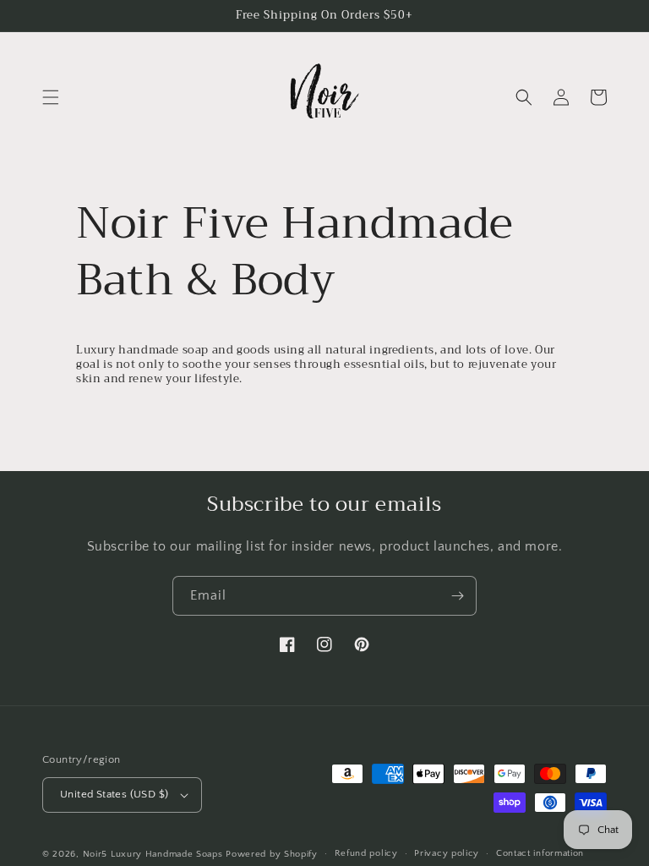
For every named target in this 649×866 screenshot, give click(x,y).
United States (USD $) (114, 794)
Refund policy (366, 853)
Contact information (540, 853)
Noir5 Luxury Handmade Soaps (153, 854)
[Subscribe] (457, 596)
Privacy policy (446, 853)
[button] (50, 97)
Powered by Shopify (272, 854)
